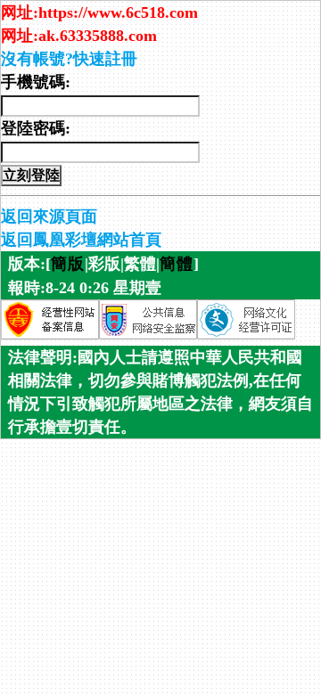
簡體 (176, 264)
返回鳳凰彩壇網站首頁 (81, 240)
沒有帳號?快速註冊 (69, 59)
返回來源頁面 (49, 216)
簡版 (68, 264)
